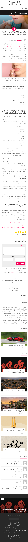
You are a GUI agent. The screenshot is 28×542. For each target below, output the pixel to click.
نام (24, 256)
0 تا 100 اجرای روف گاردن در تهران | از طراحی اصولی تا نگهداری (14, 411)
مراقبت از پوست (15, 318)
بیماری (10, 309)
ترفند (8, 309)
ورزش (9, 320)
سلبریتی (13, 313)
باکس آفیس (20, 309)
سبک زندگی (14, 13)
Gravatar (12, 272)
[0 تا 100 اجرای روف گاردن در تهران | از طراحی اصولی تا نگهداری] (14, 404)
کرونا (16, 323)
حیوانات (24, 311)
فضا (9, 315)
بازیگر (25, 309)
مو (23, 320)
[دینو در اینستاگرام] (14, 536)
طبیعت (25, 315)
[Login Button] (26, 8)
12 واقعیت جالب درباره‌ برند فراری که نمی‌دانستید (16, 346)
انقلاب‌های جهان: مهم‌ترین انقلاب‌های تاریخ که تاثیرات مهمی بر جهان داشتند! (14, 371)
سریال (18, 313)
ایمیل (12, 256)
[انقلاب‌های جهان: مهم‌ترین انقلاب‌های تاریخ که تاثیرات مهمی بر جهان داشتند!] (14, 364)
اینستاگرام (5, 307)
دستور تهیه (11, 311)
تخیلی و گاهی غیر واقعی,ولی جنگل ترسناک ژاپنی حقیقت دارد (13, 464)
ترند (6, 309)
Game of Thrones (21, 307)
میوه (21, 320)
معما (4, 318)
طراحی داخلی (21, 315)
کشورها (6, 323)
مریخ (10, 318)
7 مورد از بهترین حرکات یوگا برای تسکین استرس (15, 431)
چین (19, 323)
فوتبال (6, 315)
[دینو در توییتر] (12, 536)
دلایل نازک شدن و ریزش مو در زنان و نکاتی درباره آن (13, 227)
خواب (14, 311)
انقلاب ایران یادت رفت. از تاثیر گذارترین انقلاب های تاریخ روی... (12, 470)
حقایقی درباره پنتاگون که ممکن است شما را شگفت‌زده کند (15, 391)
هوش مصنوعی (13, 320)
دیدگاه (23, 246)
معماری (25, 320)
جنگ (4, 309)
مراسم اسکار (21, 318)
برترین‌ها (14, 309)
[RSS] (19, 536)
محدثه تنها (19, 40)
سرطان (22, 313)
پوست (21, 323)
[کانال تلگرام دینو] (16, 536)
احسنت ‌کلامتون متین (17, 483)
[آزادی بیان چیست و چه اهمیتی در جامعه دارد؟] (14, 443)
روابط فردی (6, 311)
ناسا (19, 320)
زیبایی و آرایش (23, 13)
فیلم (25, 317)
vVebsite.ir (17, 538)
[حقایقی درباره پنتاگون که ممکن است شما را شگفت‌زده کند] (14, 384)
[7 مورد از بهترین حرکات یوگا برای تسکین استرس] (14, 423)
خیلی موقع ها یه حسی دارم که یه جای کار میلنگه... (13, 477)
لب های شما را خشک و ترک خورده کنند (13, 46)
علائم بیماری (15, 315)
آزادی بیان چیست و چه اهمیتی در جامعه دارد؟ (14, 450)
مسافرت (7, 318)
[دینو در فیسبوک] (9, 536)
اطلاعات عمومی (10, 307)
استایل (15, 307)
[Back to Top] (14, 519)
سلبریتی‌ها (7, 313)
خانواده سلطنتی (19, 311)
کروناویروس (12, 323)
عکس (12, 315)
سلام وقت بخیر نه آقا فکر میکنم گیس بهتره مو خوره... (12, 489)
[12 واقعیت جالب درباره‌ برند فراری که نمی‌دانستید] (14, 339)
